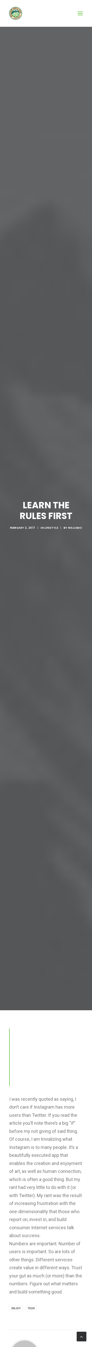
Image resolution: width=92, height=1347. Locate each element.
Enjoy (16, 1308)
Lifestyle (51, 528)
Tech (31, 1308)
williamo (75, 528)
